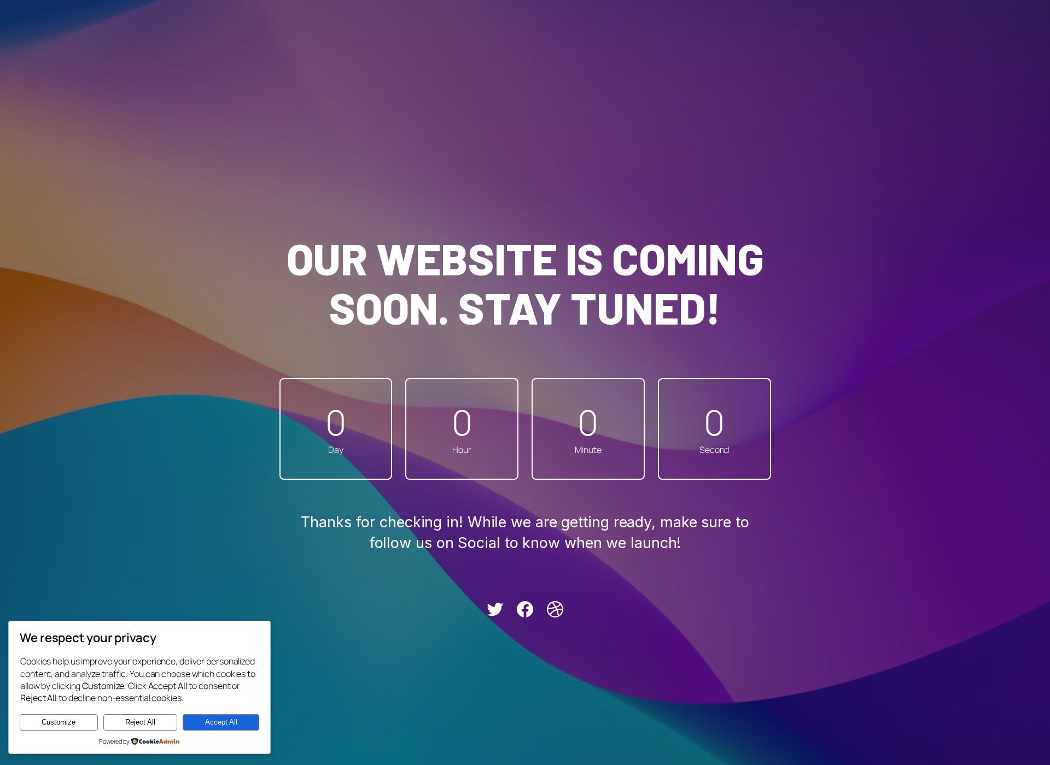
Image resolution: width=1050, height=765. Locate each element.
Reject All (140, 722)
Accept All (221, 722)
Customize (58, 722)
